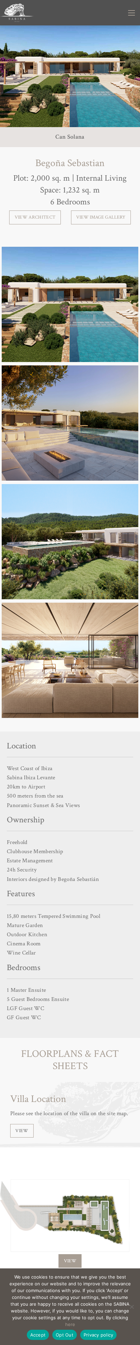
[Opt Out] (131, 1306)
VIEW (21, 1130)
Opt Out (64, 1335)
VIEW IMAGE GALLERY (100, 217)
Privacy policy (98, 1335)
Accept (38, 1335)
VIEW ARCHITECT (35, 217)
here (70, 1324)
